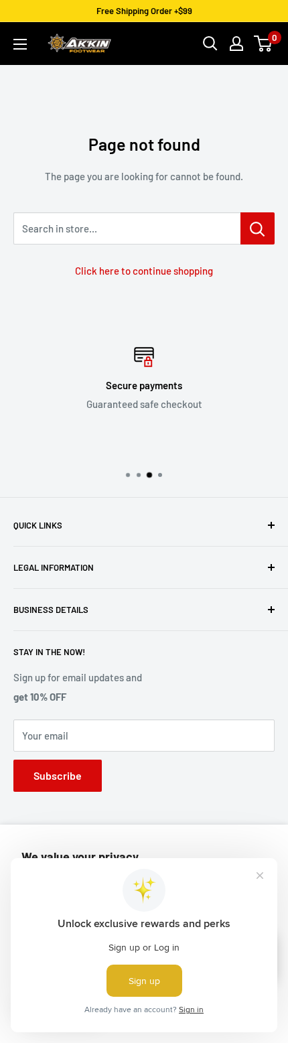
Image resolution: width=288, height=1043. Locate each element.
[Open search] (210, 43)
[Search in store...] (257, 228)
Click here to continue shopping (144, 271)
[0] (263, 44)
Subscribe (57, 775)
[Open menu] (20, 44)
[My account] (236, 43)
